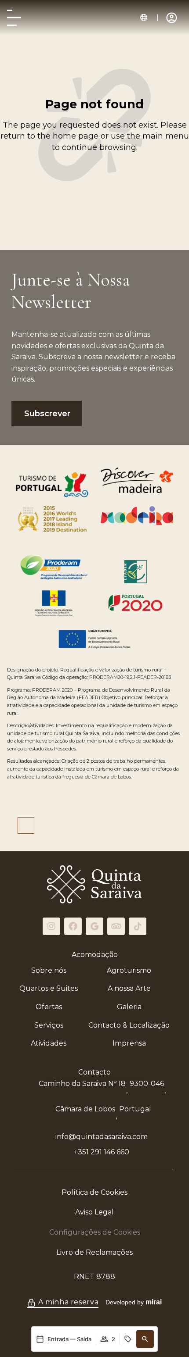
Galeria (129, 1007)
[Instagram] (51, 926)
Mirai (153, 1302)
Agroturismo (129, 970)
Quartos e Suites (48, 988)
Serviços (48, 1025)
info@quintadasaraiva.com (101, 1136)
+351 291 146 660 (101, 1152)
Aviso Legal (94, 1212)
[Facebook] (73, 926)
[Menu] (14, 18)
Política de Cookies (94, 1192)
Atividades (48, 1043)
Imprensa (129, 1043)
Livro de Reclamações (94, 1252)
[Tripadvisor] (116, 926)
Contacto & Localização (129, 1025)
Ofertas (49, 1007)
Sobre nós (48, 970)
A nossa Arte (129, 988)
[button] (143, 17)
